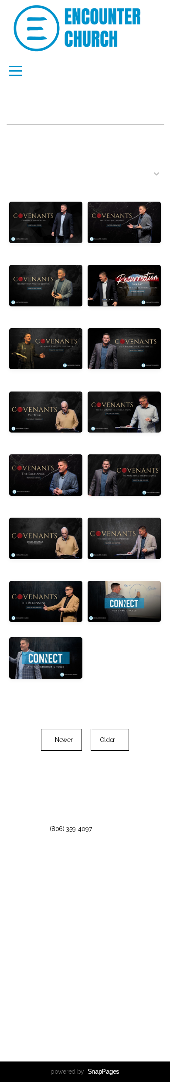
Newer (61, 739)
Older (110, 739)
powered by (85, 1071)
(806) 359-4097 (71, 828)
